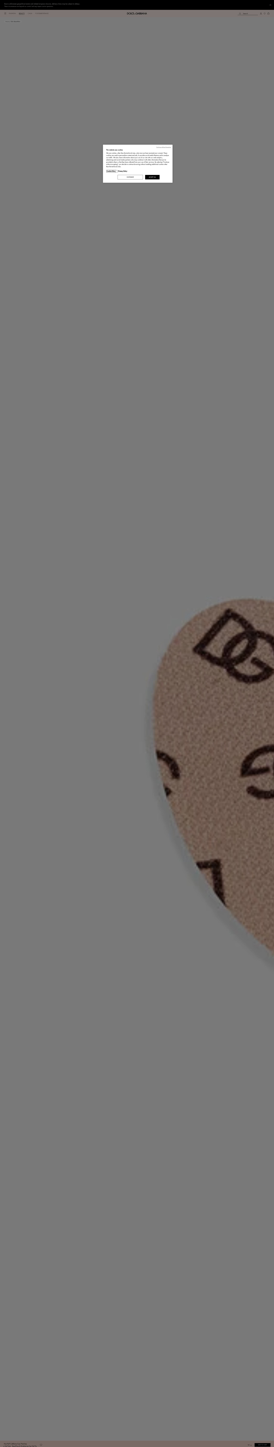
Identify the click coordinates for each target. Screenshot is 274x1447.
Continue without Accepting (163, 147)
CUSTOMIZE (130, 177)
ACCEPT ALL (152, 177)
